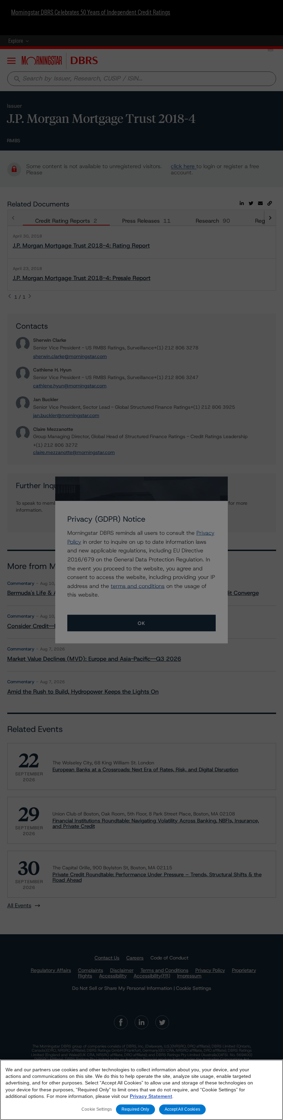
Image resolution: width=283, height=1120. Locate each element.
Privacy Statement (151, 1096)
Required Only (135, 1109)
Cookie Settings (96, 1109)
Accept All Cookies (182, 1109)
